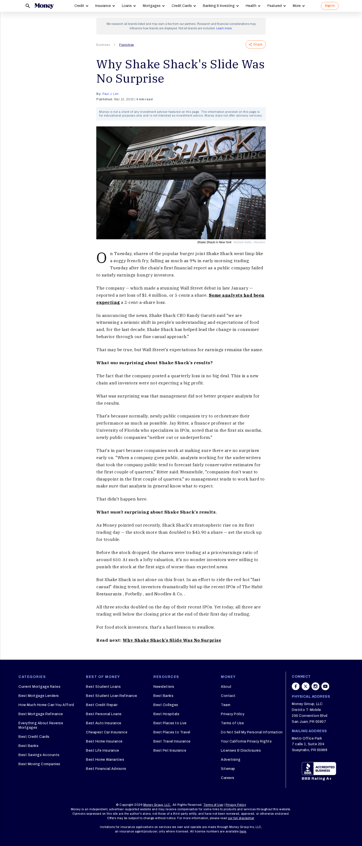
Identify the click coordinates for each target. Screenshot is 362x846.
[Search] (27, 6)
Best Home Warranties (105, 759)
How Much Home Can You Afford (46, 705)
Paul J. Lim (110, 94)
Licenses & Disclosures (241, 750)
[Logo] (44, 6)
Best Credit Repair (101, 705)
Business (103, 45)
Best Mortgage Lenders (38, 696)
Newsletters (163, 687)
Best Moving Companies (39, 764)
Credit (79, 6)
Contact (228, 696)
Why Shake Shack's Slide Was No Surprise (172, 640)
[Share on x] (306, 686)
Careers (227, 778)
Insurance (103, 6)
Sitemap (228, 769)
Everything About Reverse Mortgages (40, 725)
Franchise (126, 45)
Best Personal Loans (104, 714)
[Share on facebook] (296, 686)
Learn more (224, 28)
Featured (274, 6)
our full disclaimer (241, 818)
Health (251, 6)
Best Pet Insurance (169, 750)
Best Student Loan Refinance (111, 696)
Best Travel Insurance (172, 741)
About (226, 687)
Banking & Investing (219, 6)
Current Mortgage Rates (39, 687)
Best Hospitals (166, 714)
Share (258, 44)
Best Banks (28, 746)
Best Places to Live (170, 723)
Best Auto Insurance (103, 723)
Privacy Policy (232, 714)
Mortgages (152, 6)
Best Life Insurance (102, 750)
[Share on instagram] (315, 686)
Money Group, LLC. (157, 805)
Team (225, 705)
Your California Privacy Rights (246, 741)
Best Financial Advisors (106, 769)
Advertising (231, 759)
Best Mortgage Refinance (40, 714)
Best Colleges (165, 705)
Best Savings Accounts (39, 755)
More (297, 6)
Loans (127, 6)
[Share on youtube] (325, 686)
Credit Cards (182, 6)
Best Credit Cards (33, 737)
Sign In (330, 5)
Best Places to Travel (171, 732)
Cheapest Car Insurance (106, 732)
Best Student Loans (103, 687)
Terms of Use (232, 723)
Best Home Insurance (104, 741)
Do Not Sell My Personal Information (252, 732)
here (243, 831)
